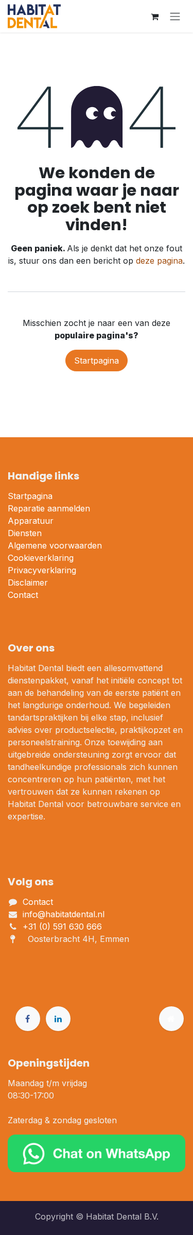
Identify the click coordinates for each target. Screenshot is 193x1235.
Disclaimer (28, 582)
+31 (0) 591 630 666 (63, 926)
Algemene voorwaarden (55, 545)
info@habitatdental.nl (63, 914)
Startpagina (96, 360)
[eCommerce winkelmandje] (154, 16)
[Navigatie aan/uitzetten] (175, 16)
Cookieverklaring (41, 558)
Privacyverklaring (42, 570)
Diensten (25, 533)
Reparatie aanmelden (49, 508)
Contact (23, 595)
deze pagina (159, 260)
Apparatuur (31, 521)
